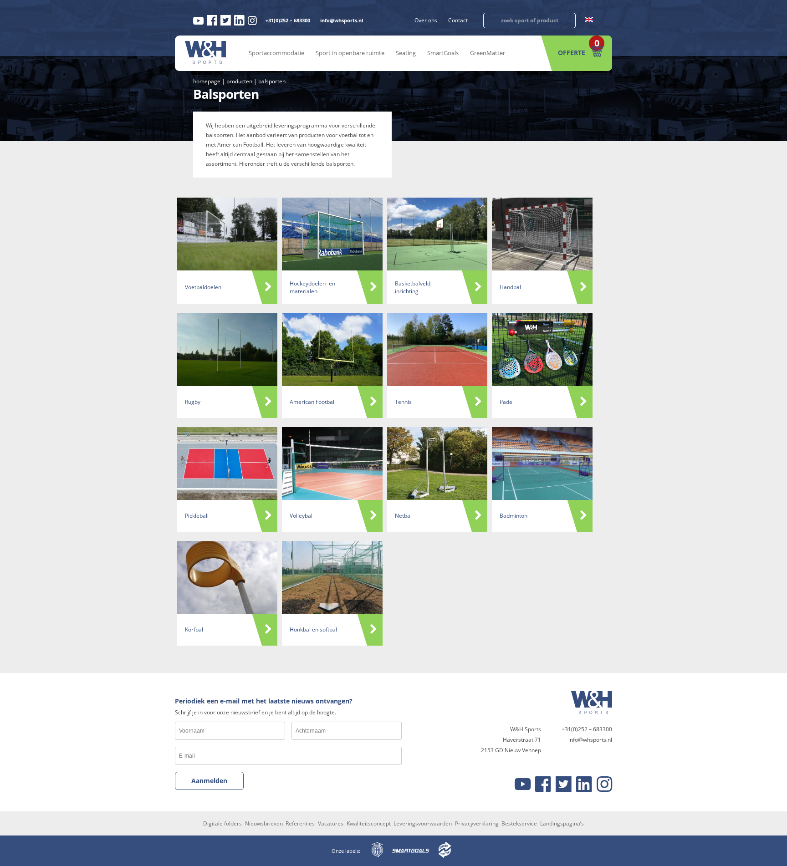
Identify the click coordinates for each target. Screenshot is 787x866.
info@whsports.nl (341, 20)
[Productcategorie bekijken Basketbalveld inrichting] (437, 234)
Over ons (425, 20)
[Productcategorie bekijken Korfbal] (227, 577)
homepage (206, 81)
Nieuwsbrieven (264, 823)
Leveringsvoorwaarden (423, 823)
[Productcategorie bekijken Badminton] (542, 463)
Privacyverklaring (477, 823)
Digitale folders (222, 823)
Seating (406, 53)
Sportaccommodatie (276, 53)
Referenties (300, 823)
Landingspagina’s (562, 823)
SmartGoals (443, 53)
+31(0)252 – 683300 (288, 20)
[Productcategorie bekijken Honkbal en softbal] (332, 577)
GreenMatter (487, 53)
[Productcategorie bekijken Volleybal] (332, 463)
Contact (458, 20)
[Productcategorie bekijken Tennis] (437, 349)
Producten (239, 81)
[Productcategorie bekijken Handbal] (542, 234)
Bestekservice (519, 823)
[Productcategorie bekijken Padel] (542, 349)
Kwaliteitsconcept (369, 823)
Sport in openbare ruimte (350, 53)
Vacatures (330, 823)
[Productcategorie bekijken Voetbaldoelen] (227, 234)
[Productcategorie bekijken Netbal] (437, 463)
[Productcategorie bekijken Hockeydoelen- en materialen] (332, 234)
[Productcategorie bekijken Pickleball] (227, 463)
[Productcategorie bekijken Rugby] (227, 349)
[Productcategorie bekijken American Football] (332, 349)
